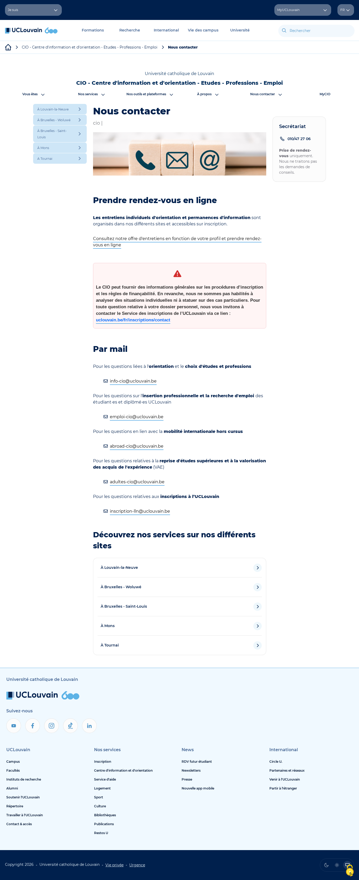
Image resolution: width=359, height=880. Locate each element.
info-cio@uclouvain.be (133, 381)
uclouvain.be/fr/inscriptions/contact (133, 319)
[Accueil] (31, 33)
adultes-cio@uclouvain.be (137, 481)
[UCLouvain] (8, 47)
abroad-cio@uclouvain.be (136, 446)
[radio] (326, 865)
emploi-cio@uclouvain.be (136, 416)
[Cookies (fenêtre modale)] (350, 871)
